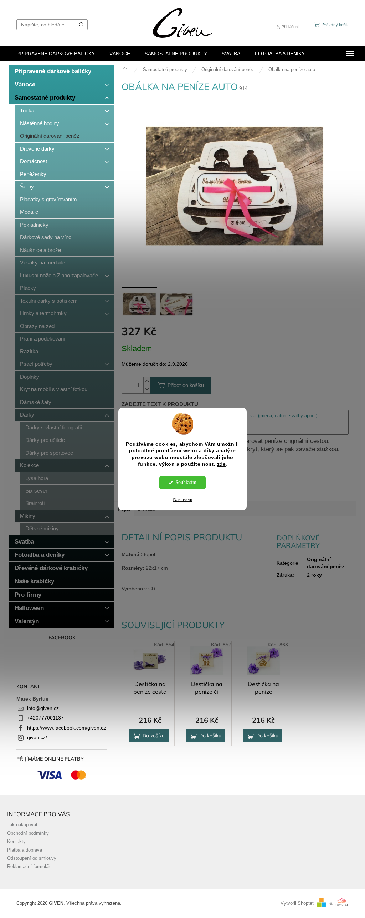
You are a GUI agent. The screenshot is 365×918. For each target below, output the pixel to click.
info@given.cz (43, 708)
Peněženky (33, 174)
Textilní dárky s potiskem (49, 301)
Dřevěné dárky (37, 149)
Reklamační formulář (28, 866)
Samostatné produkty (45, 97)
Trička (27, 110)
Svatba (24, 541)
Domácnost (33, 161)
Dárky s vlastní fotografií (53, 427)
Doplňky (29, 377)
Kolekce (29, 465)
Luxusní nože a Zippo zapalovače (59, 275)
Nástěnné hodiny (39, 123)
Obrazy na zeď (37, 326)
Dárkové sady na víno (45, 237)
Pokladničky (34, 225)
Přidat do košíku (186, 385)
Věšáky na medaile (42, 262)
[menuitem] (55, 53)
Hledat (81, 24)
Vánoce (25, 84)
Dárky (27, 415)
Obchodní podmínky (28, 833)
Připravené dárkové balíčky (53, 71)
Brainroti (35, 503)
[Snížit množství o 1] (146, 389)
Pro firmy (28, 594)
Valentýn (27, 621)
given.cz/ (37, 737)
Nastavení (182, 499)
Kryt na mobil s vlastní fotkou (53, 389)
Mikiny (27, 516)
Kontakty (16, 841)
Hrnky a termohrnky (43, 313)
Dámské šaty (35, 402)
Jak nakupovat (22, 824)
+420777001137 (45, 718)
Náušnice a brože (40, 250)
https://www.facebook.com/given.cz (66, 728)
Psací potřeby (36, 364)
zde (221, 464)
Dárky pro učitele (45, 440)
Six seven (36, 491)
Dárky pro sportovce (49, 453)
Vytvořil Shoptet (297, 903)
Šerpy (27, 186)
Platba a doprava (24, 850)
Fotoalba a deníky (40, 554)
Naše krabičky (34, 581)
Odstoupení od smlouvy (31, 858)
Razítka (29, 351)
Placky (28, 288)
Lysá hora (36, 478)
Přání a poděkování (42, 339)
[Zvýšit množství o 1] (146, 381)
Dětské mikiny (42, 528)
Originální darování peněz (49, 136)
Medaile (29, 212)
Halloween (29, 608)
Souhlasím (185, 482)
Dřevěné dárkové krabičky (51, 568)
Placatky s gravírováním (48, 199)
